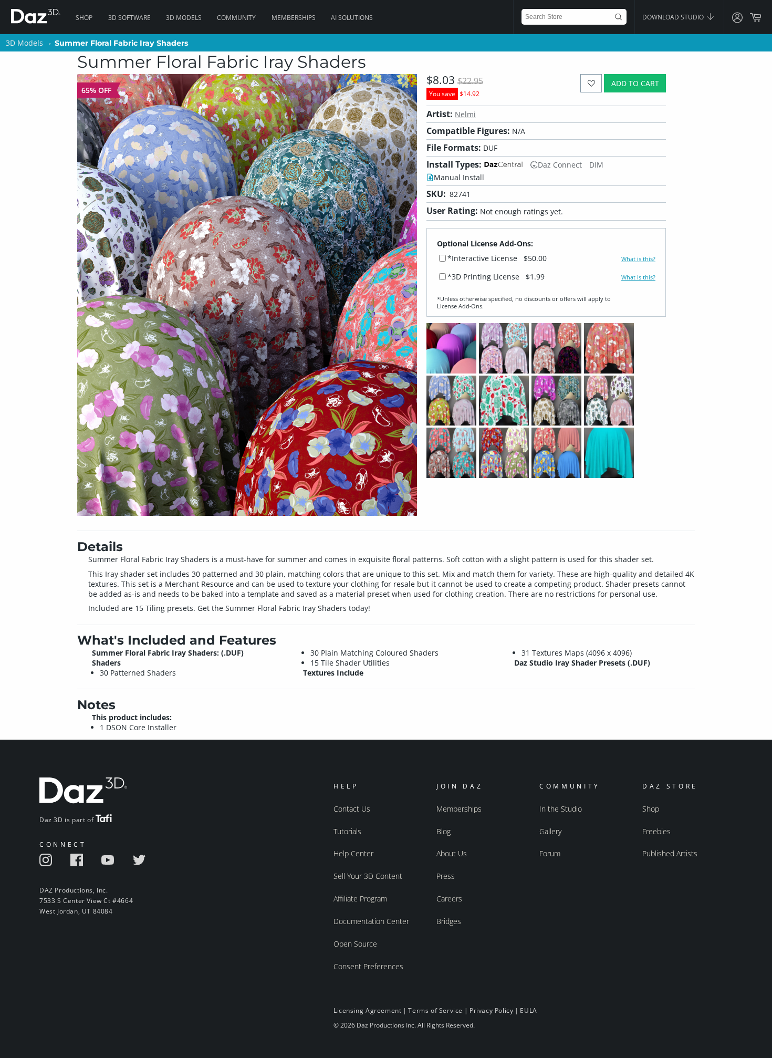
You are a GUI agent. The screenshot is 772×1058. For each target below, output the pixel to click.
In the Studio (560, 809)
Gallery (550, 831)
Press (445, 876)
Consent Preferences (368, 966)
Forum (549, 853)
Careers (449, 899)
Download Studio (673, 17)
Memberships (294, 17)
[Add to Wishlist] (591, 83)
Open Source (355, 944)
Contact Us (351, 809)
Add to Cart (635, 83)
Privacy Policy (491, 1010)
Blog (443, 831)
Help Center (353, 853)
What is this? (638, 259)
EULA (528, 1010)
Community (236, 17)
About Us (451, 853)
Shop (84, 17)
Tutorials (347, 831)
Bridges (448, 921)
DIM (596, 165)
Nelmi (465, 114)
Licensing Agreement (367, 1010)
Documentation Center (371, 921)
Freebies (656, 831)
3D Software (129, 17)
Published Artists (669, 853)
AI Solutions (352, 17)
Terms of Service (435, 1010)
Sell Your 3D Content (367, 876)
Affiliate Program (360, 899)
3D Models (184, 17)
